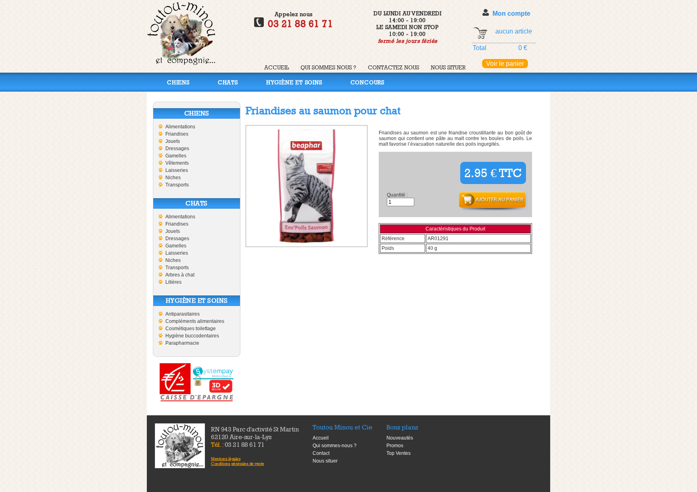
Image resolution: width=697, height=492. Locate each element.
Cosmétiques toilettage (190, 328)
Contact (321, 453)
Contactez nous (393, 67)
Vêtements (177, 163)
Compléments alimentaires (194, 321)
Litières (173, 282)
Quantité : (397, 195)
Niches (173, 177)
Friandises (176, 134)
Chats (228, 82)
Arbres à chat (179, 275)
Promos (394, 445)
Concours (367, 82)
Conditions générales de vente (237, 463)
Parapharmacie (182, 343)
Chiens (178, 82)
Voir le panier (505, 63)
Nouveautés (399, 438)
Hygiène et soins (294, 82)
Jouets (172, 141)
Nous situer (448, 67)
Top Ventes (398, 453)
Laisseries (176, 170)
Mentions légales (225, 458)
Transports (177, 185)
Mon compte (511, 13)
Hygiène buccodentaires (192, 336)
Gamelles (175, 156)
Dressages (177, 148)
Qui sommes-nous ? (335, 445)
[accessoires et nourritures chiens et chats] (180, 445)
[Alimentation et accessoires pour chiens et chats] (181, 62)
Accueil (276, 67)
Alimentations (180, 127)
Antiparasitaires (182, 314)
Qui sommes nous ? (328, 67)
